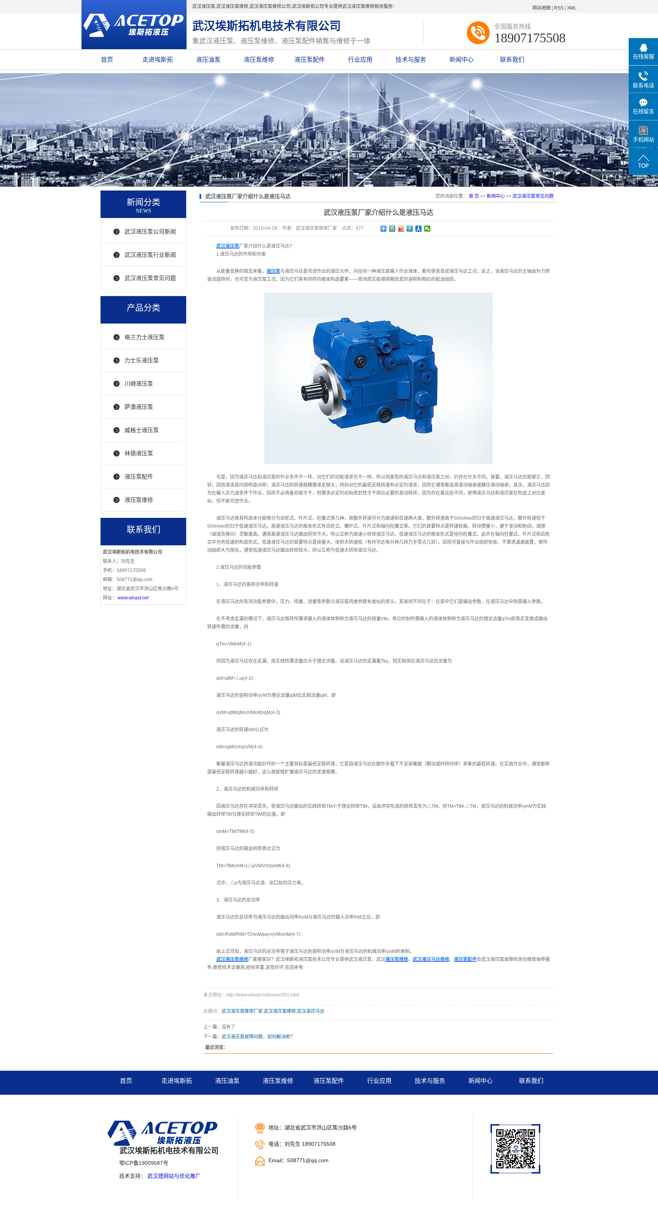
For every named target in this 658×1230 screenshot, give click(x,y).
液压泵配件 (309, 59)
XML (572, 8)
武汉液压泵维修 (280, 1011)
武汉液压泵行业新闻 (150, 254)
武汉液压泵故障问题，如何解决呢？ (258, 1036)
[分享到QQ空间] (392, 229)
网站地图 (541, 8)
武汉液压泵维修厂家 (242, 1011)
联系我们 (512, 59)
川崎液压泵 (139, 383)
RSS (559, 8)
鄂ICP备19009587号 (143, 1163)
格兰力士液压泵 (144, 337)
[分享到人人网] (418, 229)
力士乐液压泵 (142, 360)
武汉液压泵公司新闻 (150, 231)
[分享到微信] (427, 229)
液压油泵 (208, 59)
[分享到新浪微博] (401, 229)
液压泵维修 (259, 59)
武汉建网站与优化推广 (174, 1176)
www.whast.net (133, 598)
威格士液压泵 (142, 430)
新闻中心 (461, 59)
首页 (107, 59)
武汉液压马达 (310, 1011)
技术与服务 (411, 59)
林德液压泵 (139, 453)
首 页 (474, 196)
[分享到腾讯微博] (410, 229)
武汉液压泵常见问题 (150, 278)
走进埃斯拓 (157, 59)
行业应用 (360, 59)
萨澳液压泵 (139, 407)
